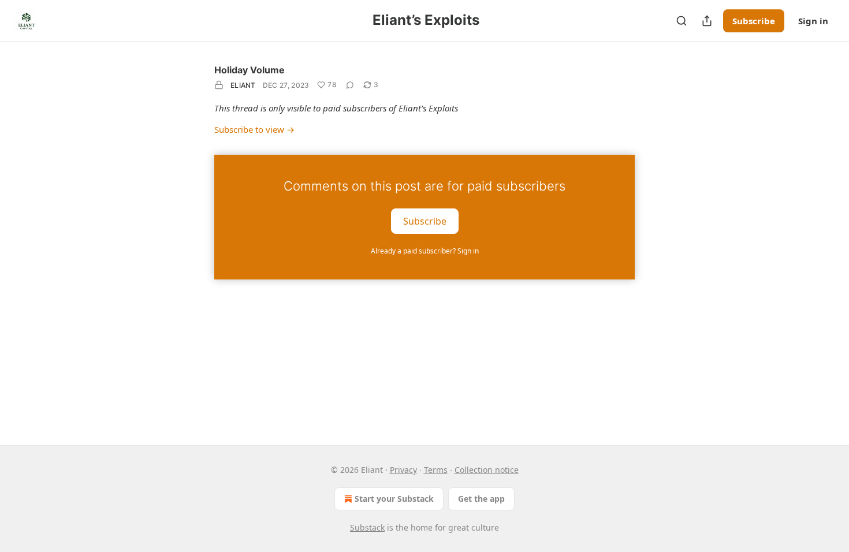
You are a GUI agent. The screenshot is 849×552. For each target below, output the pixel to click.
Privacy (403, 469)
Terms (436, 469)
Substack (367, 527)
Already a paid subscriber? (425, 251)
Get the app (481, 498)
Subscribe (753, 21)
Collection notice (487, 469)
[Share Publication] (706, 20)
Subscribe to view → (254, 129)
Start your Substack (394, 498)
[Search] (681, 20)
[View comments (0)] (350, 85)
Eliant (243, 85)
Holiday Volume (249, 70)
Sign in (813, 21)
